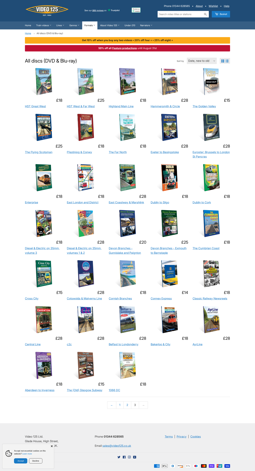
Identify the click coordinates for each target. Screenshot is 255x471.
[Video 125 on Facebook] (124, 457)
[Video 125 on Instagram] (129, 457)
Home (28, 25)
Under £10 (130, 25)
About (199, 6)
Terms (169, 436)
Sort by (180, 61)
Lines (59, 25)
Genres (73, 25)
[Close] (51, 446)
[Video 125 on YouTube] (134, 457)
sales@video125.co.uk (116, 445)
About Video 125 (109, 25)
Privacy (182, 436)
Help (226, 6)
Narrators (145, 25)
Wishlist (213, 6)
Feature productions (124, 48)
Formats (88, 25)
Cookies (195, 436)
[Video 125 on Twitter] (118, 457)
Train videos (43, 25)
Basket (223, 14)
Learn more (27, 454)
